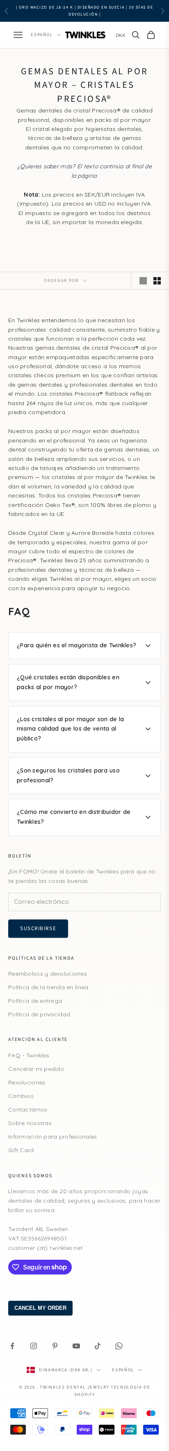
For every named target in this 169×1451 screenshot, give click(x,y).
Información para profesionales (52, 1136)
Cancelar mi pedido (36, 1069)
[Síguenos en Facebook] (12, 1346)
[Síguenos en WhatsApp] (119, 1346)
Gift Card (21, 1150)
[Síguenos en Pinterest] (55, 1346)
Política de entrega (35, 1000)
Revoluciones (26, 1082)
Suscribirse (38, 928)
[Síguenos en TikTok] (98, 1346)
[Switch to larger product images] (143, 280)
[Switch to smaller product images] (157, 280)
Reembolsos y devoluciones (47, 973)
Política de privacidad (39, 1014)
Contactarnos (27, 1109)
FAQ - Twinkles (28, 1055)
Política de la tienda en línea (48, 987)
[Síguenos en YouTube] (76, 1346)
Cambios (21, 1096)
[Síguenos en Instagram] (34, 1346)
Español (42, 35)
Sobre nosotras (30, 1123)
